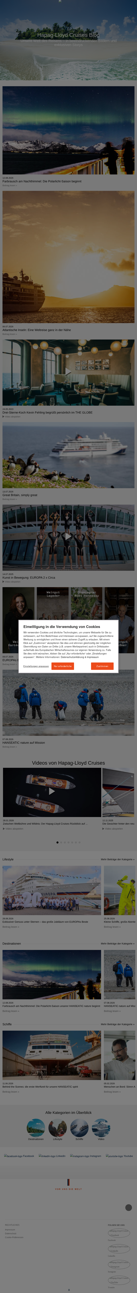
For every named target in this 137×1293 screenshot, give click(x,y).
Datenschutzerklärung (72, 657)
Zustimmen (102, 666)
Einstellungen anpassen (36, 666)
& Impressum (91, 657)
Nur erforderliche (63, 666)
